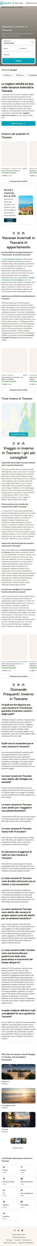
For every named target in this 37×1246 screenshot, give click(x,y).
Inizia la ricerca (17, 123)
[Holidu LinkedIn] (18, 1230)
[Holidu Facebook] (22, 1230)
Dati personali (27, 1240)
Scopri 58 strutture (18, 434)
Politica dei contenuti (10, 1242)
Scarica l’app (19, 3)
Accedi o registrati (10, 220)
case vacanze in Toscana (12, 259)
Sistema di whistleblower (25, 1242)
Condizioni (17, 1240)
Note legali (9, 1240)
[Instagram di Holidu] (14, 1230)
